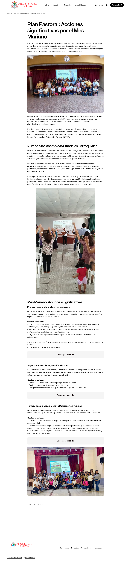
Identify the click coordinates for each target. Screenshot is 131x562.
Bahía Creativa (30, 557)
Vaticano (98, 548)
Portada (9, 13)
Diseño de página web (14, 557)
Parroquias (116, 5)
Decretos (75, 548)
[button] (99, 4)
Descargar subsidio (65, 355)
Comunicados (86, 548)
